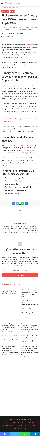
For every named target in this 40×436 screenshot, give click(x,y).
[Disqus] (20, 387)
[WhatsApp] (22, 203)
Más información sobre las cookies (26, 425)
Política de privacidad (27, 422)
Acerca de (9, 422)
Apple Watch (15, 7)
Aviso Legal (16, 422)
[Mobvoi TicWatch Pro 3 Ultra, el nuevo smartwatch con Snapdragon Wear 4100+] (10, 340)
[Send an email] (13, 33)
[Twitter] (17, 203)
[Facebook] (13, 203)
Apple (9, 7)
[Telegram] (26, 203)
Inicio (4, 7)
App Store (24, 145)
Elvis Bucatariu (7, 33)
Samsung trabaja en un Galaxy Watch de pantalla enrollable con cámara (10, 291)
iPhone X (16, 158)
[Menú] (2, 4)
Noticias (12, 11)
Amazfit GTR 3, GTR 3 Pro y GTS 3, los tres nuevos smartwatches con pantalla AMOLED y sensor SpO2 (29, 350)
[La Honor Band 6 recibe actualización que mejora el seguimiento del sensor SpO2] (29, 294)
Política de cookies (9, 425)
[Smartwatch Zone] (12, 3)
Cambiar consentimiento (20, 428)
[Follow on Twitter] (12, 33)
